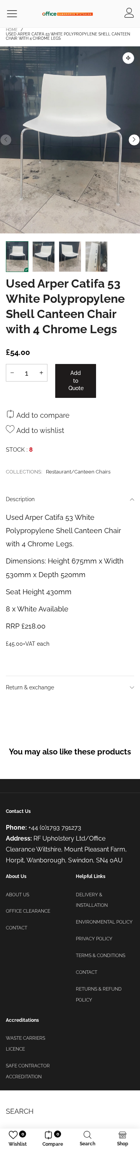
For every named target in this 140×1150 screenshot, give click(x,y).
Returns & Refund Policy (99, 994)
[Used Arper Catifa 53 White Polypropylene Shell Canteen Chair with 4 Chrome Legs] (70, 139)
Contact (16, 928)
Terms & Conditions (100, 955)
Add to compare (42, 415)
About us (17, 894)
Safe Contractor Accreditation (28, 1071)
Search (19, 1111)
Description (20, 499)
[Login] (129, 13)
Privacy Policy (94, 939)
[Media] (128, 58)
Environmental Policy (104, 922)
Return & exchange (30, 687)
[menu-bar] (17, 13)
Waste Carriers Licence (25, 1043)
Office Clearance (28, 911)
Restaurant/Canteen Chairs (78, 472)
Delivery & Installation (92, 900)
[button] (6, 140)
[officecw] (67, 13)
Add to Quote (76, 380)
